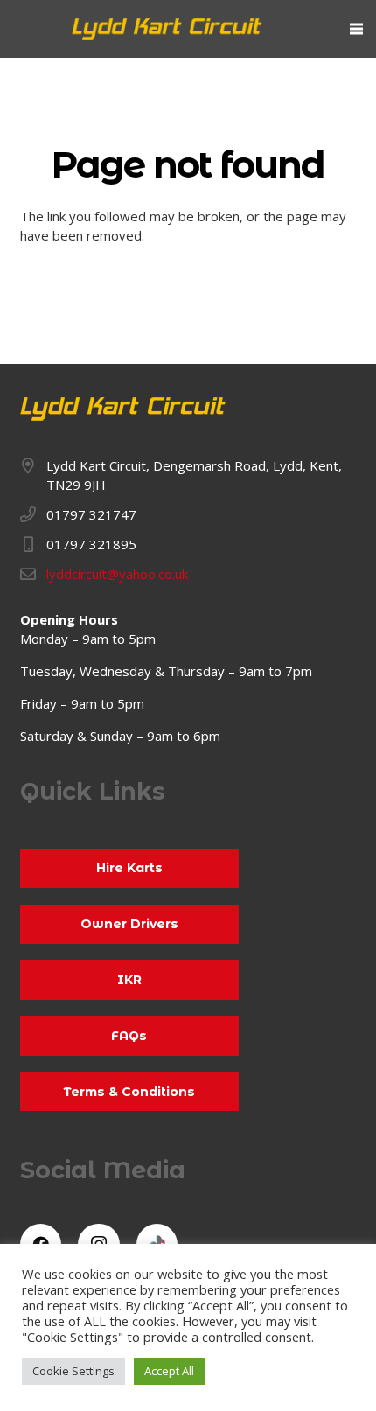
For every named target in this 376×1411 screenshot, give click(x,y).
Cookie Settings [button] (73, 1371)
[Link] (167, 29)
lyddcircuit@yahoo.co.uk (117, 574)
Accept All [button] (169, 1371)
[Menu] (356, 29)
